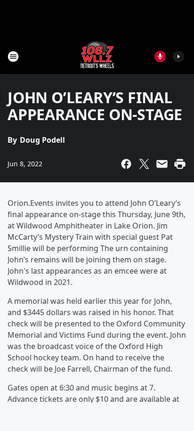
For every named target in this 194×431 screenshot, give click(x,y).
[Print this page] (179, 164)
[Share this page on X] (144, 164)
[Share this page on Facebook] (126, 164)
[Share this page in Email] (162, 164)
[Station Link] (97, 56)
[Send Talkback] (160, 56)
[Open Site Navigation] (13, 56)
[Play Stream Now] (178, 56)
